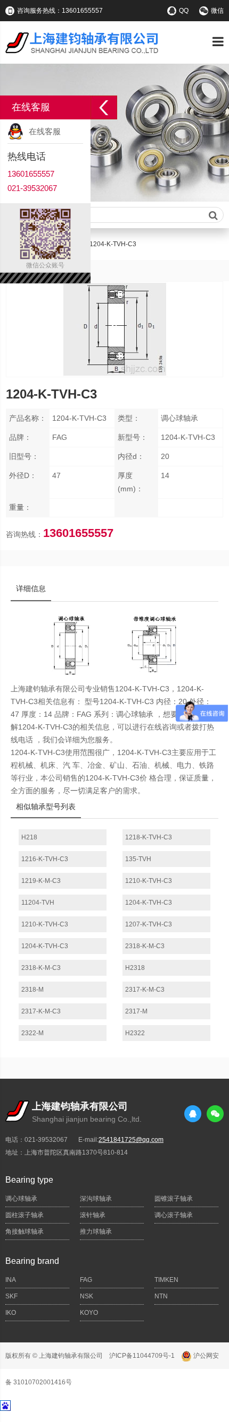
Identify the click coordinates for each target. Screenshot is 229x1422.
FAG (86, 1280)
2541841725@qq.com (131, 1139)
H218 (29, 837)
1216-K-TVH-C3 (44, 859)
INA (10, 1280)
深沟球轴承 (96, 1198)
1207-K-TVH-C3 (148, 924)
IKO (10, 1312)
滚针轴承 (92, 1215)
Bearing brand (32, 1260)
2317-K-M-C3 (145, 989)
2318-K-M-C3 (145, 946)
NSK (86, 1296)
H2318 (135, 968)
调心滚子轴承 (173, 1215)
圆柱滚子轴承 (24, 1215)
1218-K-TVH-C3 (148, 837)
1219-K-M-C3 (41, 881)
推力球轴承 (96, 1231)
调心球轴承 (21, 1198)
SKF (11, 1296)
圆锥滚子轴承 (173, 1198)
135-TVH (138, 859)
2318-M (32, 989)
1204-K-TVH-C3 (148, 902)
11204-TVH (37, 902)
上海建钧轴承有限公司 (71, 1355)
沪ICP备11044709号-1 (142, 1355)
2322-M (32, 1033)
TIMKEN (166, 1280)
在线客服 (45, 131)
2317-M (136, 1011)
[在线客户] (104, 107)
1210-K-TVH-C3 (148, 881)
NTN (161, 1296)
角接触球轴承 (24, 1231)
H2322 (135, 1033)
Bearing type (29, 1179)
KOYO (89, 1312)
